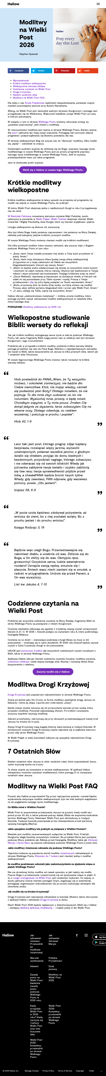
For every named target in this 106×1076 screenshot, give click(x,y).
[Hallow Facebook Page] (78, 935)
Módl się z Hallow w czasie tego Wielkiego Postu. (53, 169)
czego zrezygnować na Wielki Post (32, 877)
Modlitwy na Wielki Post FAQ (28, 97)
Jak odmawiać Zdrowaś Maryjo (54, 939)
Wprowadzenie (21, 80)
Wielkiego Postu (47, 121)
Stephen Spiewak (28, 54)
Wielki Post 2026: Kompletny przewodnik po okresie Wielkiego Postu (55, 1014)
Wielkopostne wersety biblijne (29, 86)
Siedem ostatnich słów (25, 94)
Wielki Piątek (43, 219)
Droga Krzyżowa (17, 694)
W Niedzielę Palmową (19, 216)
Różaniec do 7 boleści (47, 856)
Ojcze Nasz (23, 842)
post (14, 132)
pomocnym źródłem (31, 650)
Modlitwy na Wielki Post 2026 (55, 977)
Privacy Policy (48, 1071)
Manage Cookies (32, 1071)
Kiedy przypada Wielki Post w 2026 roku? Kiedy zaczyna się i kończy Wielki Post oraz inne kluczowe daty (36, 1020)
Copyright (80, 1071)
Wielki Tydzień (58, 219)
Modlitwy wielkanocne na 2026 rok (42, 306)
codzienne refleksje (18, 661)
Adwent (34, 966)
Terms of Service (65, 1071)
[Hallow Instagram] (86, 935)
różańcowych (67, 853)
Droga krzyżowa (22, 91)
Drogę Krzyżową (49, 899)
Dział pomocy (53, 967)
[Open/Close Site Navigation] (98, 3)
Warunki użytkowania (36, 959)
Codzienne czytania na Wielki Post (31, 89)
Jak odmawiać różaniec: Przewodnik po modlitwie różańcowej (36, 944)
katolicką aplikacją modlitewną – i (38, 907)
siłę (31, 282)
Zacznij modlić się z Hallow (53, 671)
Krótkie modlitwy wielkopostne (29, 83)
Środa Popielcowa (34, 102)
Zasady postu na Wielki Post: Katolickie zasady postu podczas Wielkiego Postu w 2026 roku (36, 987)
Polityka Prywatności (55, 959)
